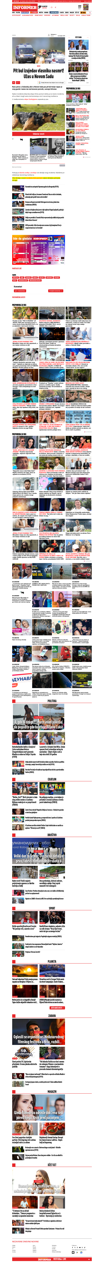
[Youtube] (80, 1247)
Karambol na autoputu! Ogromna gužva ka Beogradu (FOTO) (42, 187)
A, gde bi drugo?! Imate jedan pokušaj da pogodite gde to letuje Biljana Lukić (38, 725)
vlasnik (57, 277)
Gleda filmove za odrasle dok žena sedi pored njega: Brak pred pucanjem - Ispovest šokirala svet (38, 1115)
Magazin (72, 12)
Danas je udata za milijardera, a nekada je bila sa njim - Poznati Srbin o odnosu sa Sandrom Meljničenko (38, 1189)
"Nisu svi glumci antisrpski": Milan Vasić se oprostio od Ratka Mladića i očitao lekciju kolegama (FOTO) (45, 1075)
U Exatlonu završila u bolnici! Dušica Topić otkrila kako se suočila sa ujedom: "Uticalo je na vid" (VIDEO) (44, 827)
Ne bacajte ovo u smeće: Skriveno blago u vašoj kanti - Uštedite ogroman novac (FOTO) (43, 1149)
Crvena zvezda (17, 923)
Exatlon (15, 794)
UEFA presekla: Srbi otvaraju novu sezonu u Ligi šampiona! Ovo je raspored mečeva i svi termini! (43, 226)
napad (35, 277)
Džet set (77, 12)
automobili (55, 15)
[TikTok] (85, 1247)
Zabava (67, 12)
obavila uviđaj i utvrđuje (27, 173)
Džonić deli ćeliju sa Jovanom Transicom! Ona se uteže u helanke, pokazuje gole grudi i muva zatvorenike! (43, 195)
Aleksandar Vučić (27, 15)
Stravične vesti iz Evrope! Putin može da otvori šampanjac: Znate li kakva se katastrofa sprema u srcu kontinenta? (52, 980)
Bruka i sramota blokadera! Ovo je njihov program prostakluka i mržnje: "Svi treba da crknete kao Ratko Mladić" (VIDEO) (78, 77)
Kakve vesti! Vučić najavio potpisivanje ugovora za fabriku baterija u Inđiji (23, 883)
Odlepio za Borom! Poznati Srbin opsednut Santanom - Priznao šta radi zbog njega (44, 1230)
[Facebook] (73, 1247)
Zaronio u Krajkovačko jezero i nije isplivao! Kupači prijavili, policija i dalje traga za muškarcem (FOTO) (44, 211)
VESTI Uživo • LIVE (59, 1259)
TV (12, 1248)
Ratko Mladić (16, 15)
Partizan (42, 923)
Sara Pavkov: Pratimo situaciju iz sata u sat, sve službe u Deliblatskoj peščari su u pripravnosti (44, 892)
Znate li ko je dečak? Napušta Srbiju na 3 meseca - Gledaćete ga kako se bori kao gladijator (44, 811)
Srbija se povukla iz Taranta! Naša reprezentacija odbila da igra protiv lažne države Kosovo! (44, 219)
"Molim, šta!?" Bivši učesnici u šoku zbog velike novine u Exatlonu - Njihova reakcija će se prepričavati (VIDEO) (24, 801)
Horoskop (47, 15)
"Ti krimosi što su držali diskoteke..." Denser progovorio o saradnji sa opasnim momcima (23, 1213)
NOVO (13, 12)
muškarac (49, 277)
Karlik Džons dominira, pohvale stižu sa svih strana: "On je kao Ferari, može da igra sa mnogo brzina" (52, 929)
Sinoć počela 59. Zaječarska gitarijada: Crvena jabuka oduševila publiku (24, 1064)
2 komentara (21, 291)
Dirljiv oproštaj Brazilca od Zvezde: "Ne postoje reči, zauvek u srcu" (24, 927)
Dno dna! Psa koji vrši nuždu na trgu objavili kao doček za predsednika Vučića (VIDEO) (44, 771)
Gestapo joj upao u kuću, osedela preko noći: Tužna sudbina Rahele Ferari (43, 1083)
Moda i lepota (16, 1134)
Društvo (41, 12)
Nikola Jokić (64, 15)
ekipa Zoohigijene (30, 99)
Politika (18, 12)
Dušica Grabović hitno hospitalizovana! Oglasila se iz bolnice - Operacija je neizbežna (50, 1213)
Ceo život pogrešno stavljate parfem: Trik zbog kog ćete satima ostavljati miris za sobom (24, 1140)
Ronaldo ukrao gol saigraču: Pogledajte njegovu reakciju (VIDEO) (43, 936)
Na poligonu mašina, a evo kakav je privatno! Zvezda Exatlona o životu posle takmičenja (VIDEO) (51, 800)
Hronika (46, 12)
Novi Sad (16, 277)
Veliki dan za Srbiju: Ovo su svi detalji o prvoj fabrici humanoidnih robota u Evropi (39, 859)
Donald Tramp (85, 15)
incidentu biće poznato (34, 178)
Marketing (54, 1245)
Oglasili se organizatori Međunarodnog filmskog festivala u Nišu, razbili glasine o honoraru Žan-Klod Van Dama (38, 1040)
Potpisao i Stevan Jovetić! (32, 952)
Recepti (72, 15)
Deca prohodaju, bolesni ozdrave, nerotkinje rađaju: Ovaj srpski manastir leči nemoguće (50, 883)
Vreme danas (39, 15)
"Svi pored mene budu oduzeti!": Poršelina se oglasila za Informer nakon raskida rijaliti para (43, 1222)
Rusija (78, 15)
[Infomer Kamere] (43, 7)
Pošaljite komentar (54, 291)
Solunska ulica (23, 280)
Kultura (38, 1032)
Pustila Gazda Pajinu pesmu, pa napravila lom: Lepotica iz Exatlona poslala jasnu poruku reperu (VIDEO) (43, 819)
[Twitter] (75, 1247)
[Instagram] (77, 1247)
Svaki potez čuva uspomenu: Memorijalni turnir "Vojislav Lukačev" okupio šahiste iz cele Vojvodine (44, 945)
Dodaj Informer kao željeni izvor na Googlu (52, 82)
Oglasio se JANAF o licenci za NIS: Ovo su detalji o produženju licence (44, 899)
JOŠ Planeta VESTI (56, 1008)
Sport (34, 1245)
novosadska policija (35, 280)
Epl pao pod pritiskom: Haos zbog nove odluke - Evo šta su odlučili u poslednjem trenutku (43, 1156)
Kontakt (53, 1248)
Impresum (54, 1250)
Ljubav (38, 1108)
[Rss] (82, 1247)
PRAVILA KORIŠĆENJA (56, 1252)
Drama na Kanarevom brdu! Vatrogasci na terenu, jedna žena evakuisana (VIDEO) (42, 203)
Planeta (62, 12)
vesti (15, 280)
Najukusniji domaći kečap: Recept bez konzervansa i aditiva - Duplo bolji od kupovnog (51, 1140)
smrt (22, 277)
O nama (53, 1247)
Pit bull (42, 277)
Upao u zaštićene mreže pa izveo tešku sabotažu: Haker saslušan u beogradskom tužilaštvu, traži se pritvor (59, 1)
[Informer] (51, 7)
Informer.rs (53, 34)
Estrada (38, 1181)
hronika (29, 277)
